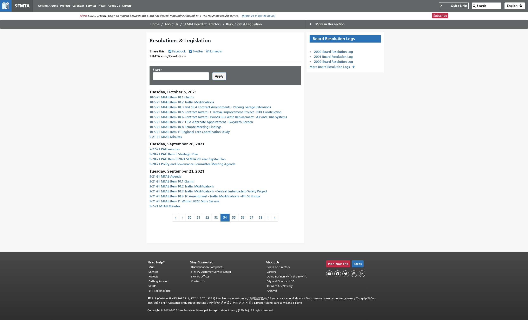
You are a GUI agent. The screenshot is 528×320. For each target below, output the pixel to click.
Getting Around (158, 281)
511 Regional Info (159, 291)
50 (190, 217)
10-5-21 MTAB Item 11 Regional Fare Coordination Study (190, 132)
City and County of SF (280, 281)
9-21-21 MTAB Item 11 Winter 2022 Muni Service (184, 201)
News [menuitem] (102, 5)
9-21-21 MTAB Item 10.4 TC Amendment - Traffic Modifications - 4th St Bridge (205, 196)
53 (216, 217)
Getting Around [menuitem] (48, 5)
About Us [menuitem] (114, 5)
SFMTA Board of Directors (202, 24)
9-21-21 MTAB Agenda (165, 176)
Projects (153, 276)
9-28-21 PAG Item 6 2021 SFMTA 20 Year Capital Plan (188, 159)
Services (153, 272)
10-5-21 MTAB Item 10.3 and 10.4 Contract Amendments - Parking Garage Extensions (210, 107)
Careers (271, 272)
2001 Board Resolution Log (333, 57)
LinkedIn (216, 51)
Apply (219, 76)
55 (234, 217)
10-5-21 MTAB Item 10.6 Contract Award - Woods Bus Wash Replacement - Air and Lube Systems (218, 117)
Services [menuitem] (91, 5)
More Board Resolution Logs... (331, 67)
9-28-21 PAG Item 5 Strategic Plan (174, 154)
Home (154, 24)
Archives (272, 291)
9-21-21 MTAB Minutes (166, 137)
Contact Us (198, 281)
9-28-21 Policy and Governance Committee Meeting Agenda (192, 164)
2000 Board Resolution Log (333, 52)
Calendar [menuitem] (78, 5)
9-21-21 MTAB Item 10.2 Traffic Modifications (182, 186)
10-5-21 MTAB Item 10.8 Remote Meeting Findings (185, 127)
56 (243, 217)
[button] (514, 5)
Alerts (83, 16)
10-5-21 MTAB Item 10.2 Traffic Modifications (182, 102)
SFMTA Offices (200, 276)
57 (251, 217)
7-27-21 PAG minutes (165, 149)
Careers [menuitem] (126, 5)
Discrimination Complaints (207, 267)
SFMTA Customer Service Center (211, 272)
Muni (151, 267)
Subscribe (440, 16)
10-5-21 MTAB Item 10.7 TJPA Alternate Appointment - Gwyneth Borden (201, 122)
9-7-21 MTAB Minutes (165, 206)
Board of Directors (278, 267)
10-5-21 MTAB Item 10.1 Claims (172, 97)
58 (260, 217)
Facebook (179, 51)
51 (198, 217)
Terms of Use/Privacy (280, 286)
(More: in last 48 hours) (258, 16)
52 (207, 217)
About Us (171, 24)
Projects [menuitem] (65, 5)
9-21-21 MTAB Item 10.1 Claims (172, 181)
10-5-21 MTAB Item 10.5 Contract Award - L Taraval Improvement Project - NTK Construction (216, 112)
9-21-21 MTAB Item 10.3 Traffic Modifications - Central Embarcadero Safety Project (208, 191)
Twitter (198, 51)
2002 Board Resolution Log (333, 62)
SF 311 (152, 286)
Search (157, 70)
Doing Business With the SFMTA (287, 276)
